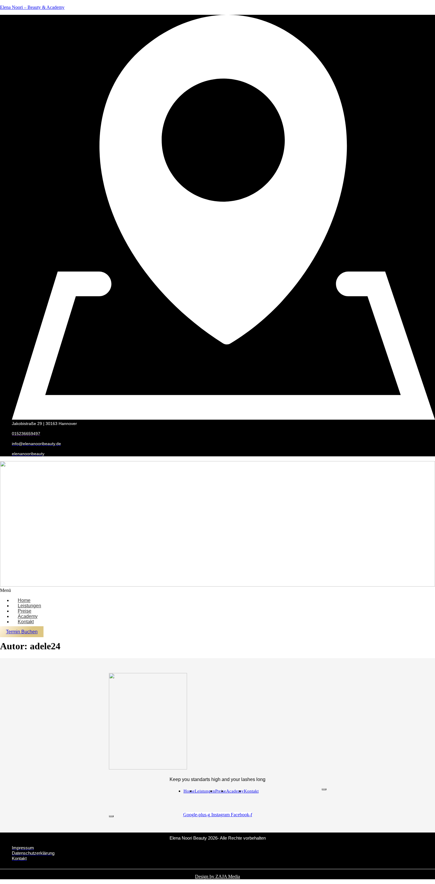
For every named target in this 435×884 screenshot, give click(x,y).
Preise (220, 791)
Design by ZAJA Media (217, 876)
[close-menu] (111, 816)
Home (189, 791)
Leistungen (205, 791)
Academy (235, 791)
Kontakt (26, 621)
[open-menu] (324, 789)
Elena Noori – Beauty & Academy (32, 7)
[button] (217, 590)
